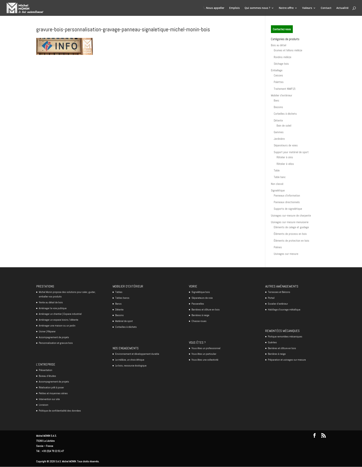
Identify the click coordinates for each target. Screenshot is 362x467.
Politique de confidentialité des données (60, 410)
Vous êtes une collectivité (205, 359)
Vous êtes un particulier (204, 354)
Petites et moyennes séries (53, 393)
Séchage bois (281, 64)
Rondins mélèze (282, 57)
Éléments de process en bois (290, 234)
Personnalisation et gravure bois (56, 343)
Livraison (43, 404)
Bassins (278, 107)
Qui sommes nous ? (257, 8)
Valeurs (307, 8)
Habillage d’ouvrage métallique (284, 309)
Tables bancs (122, 298)
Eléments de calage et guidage (291, 227)
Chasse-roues (199, 321)
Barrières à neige (200, 315)
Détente (278, 120)
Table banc (280, 177)
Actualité (342, 8)
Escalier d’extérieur (278, 303)
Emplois (234, 8)
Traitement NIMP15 (284, 89)
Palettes (279, 82)
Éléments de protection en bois (291, 241)
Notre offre (286, 8)
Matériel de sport (124, 321)
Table (277, 170)
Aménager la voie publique (53, 308)
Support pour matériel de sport (291, 152)
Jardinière (279, 139)
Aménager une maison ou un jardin (57, 325)
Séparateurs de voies (286, 145)
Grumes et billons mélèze (288, 50)
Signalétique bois (201, 292)
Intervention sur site (49, 399)
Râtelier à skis (285, 157)
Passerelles (198, 303)
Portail (271, 298)
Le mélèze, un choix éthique (129, 359)
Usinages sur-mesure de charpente (291, 215)
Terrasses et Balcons (279, 292)
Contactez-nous (282, 29)
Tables (118, 292)
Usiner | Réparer (47, 331)
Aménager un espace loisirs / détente (58, 319)
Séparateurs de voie (202, 298)
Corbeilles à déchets (285, 114)
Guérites (272, 342)
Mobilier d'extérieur (281, 95)
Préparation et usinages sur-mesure (287, 359)
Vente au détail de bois (51, 302)
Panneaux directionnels (287, 202)
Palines (278, 247)
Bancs (118, 303)
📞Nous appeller (213, 8)
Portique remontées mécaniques (285, 336)
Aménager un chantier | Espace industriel (60, 314)
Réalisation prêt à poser (51, 387)
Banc (276, 100)
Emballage (276, 70)
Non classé (277, 184)
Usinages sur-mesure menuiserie (289, 222)
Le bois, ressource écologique (130, 365)
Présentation (45, 370)
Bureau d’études (47, 376)
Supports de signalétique (288, 209)
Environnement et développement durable (137, 354)
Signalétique (278, 190)
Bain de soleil (284, 126)
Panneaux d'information (287, 195)
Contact (326, 8)
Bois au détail (278, 45)
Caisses (278, 75)
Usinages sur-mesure (286, 254)
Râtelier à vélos (285, 164)
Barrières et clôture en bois (206, 309)
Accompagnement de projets (54, 337)
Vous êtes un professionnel (206, 348)
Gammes (279, 132)
